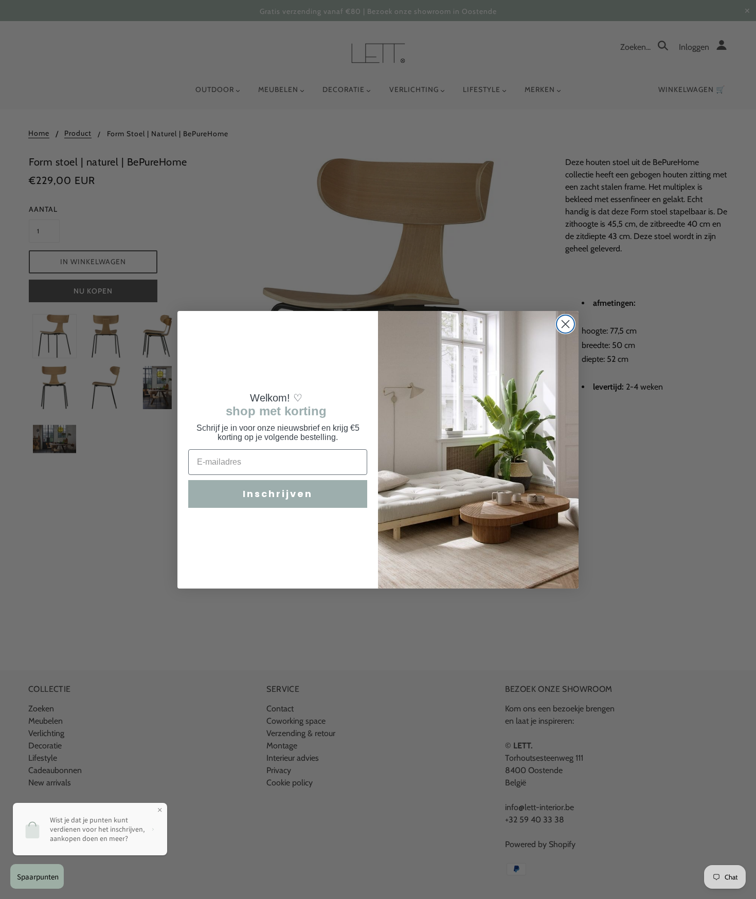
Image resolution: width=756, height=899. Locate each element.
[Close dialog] (565, 324)
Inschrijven (278, 493)
